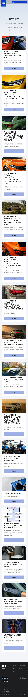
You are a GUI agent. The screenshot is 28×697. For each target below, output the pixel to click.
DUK (20, 669)
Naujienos (14, 673)
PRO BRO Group (5, 689)
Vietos (14, 668)
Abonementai (12, 23)
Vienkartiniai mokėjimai (14, 30)
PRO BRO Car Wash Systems (7, 692)
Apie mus (14, 665)
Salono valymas (18, 27)
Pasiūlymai (20, 23)
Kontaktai (14, 669)
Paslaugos (14, 666)
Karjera (14, 674)
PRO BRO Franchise (5, 691)
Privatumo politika (5, 694)
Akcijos (14, 671)
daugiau (14, 68)
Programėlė (9, 27)
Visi (6, 23)
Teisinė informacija (22, 665)
